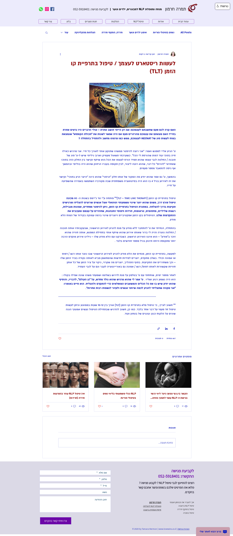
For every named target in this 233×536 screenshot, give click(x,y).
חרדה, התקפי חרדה (112, 32)
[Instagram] (47, 9)
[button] (46, 32)
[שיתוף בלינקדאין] (166, 328)
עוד (66, 32)
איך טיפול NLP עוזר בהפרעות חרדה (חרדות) (69, 396)
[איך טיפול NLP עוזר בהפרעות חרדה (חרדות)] (65, 375)
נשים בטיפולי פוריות (163, 32)
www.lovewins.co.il (167, 528)
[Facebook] (52, 9)
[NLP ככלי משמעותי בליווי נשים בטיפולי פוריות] (117, 375)
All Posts (186, 32)
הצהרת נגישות (183, 528)
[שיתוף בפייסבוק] (174, 328)
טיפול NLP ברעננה (186, 505)
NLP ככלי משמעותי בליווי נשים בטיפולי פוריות (119, 396)
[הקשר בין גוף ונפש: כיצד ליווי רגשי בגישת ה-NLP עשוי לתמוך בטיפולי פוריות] (168, 375)
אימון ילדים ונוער (138, 32)
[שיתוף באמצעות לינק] (158, 328)
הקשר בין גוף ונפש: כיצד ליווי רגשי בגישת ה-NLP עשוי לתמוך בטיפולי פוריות (169, 396)
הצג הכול (46, 356)
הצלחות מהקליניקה (84, 32)
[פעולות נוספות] (60, 54)
